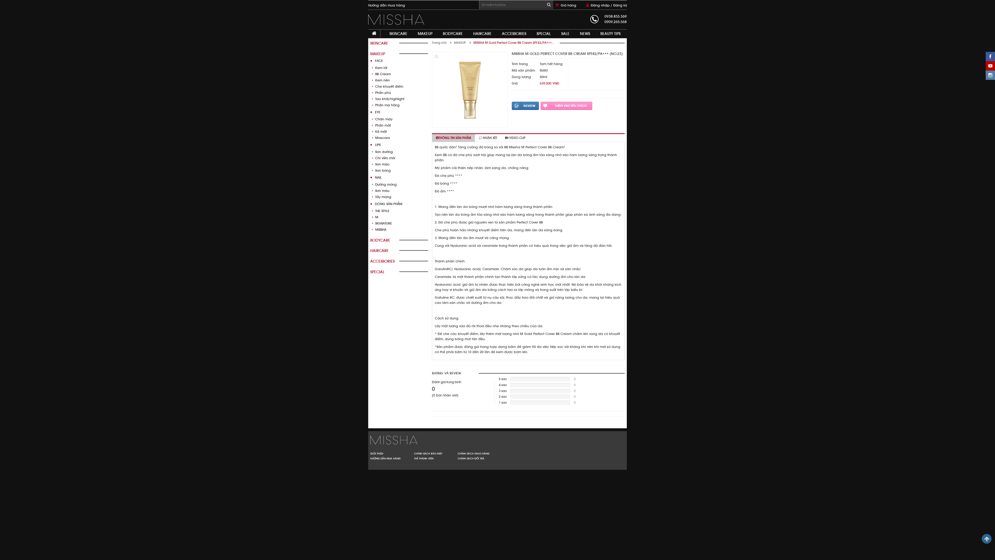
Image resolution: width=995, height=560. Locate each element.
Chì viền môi (385, 158)
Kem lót (381, 68)
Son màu (382, 164)
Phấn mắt (383, 125)
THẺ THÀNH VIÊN (423, 458)
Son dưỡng (384, 152)
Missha (432, 440)
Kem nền (382, 80)
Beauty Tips (610, 33)
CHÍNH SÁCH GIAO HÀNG (473, 453)
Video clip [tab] (516, 138)
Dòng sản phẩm (388, 204)
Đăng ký (620, 5)
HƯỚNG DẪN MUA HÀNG (385, 458)
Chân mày (384, 119)
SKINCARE (398, 33)
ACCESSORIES (514, 33)
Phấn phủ (383, 92)
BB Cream (383, 74)
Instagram (990, 75)
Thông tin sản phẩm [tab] (455, 138)
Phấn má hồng (387, 105)
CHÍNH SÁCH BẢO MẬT (428, 453)
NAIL (378, 177)
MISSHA (380, 229)
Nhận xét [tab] (489, 138)
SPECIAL (544, 33)
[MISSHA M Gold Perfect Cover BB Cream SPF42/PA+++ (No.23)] (397, 19)
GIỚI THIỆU (376, 453)
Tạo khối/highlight (389, 99)
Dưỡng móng (386, 184)
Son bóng (383, 170)
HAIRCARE (482, 33)
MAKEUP (425, 33)
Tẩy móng (383, 197)
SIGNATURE (383, 223)
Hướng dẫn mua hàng (386, 5)
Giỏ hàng (568, 5)
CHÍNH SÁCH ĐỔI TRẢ (471, 458)
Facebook (990, 56)
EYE (377, 112)
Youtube (990, 66)
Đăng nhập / (602, 5)
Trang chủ (439, 43)
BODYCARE (453, 33)
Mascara (382, 138)
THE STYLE (382, 211)
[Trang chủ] (374, 33)
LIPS (378, 145)
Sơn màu (382, 190)
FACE (379, 61)
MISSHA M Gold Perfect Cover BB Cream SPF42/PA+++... (513, 43)
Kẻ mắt (381, 131)
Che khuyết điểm (389, 86)
